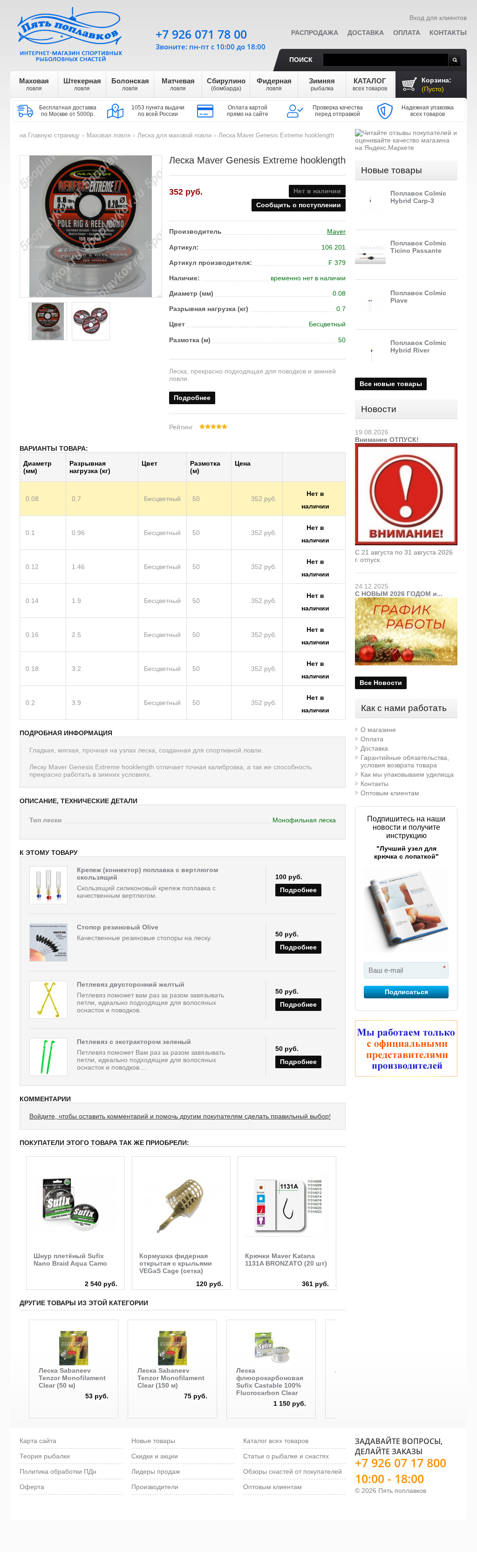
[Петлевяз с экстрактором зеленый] (48, 1057)
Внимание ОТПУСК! (387, 439)
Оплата (406, 32)
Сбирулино (226, 84)
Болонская (130, 84)
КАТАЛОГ (370, 84)
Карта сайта (38, 1440)
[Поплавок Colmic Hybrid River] (370, 354)
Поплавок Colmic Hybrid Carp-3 (418, 197)
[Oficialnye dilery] (406, 1048)
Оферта (32, 1487)
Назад (21, 1198)
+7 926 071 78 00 (201, 34)
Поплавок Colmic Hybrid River (418, 346)
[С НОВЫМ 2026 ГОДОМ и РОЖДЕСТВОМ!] (406, 601)
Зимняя (322, 84)
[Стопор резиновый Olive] (48, 942)
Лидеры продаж (155, 1471)
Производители (154, 1487)
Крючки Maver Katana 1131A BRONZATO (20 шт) (286, 1259)
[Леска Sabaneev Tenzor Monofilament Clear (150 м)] (172, 1348)
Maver (336, 231)
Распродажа (314, 32)
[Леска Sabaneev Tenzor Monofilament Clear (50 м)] (74, 1348)
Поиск (301, 59)
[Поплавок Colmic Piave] (370, 304)
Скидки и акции (154, 1456)
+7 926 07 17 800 (400, 1463)
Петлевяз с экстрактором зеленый (134, 1041)
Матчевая (178, 84)
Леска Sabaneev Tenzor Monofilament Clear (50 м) (72, 1378)
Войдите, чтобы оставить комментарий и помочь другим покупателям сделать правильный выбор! (180, 1116)
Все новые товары (391, 383)
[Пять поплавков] (70, 32)
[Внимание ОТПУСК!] (406, 447)
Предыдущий (23, 1353)
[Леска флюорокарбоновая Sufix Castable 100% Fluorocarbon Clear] (271, 1348)
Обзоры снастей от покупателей (292, 1471)
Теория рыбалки (45, 1456)
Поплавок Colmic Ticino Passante (418, 246)
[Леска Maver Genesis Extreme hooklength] (48, 321)
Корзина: (436, 84)
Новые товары (391, 170)
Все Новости (381, 682)
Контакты (448, 32)
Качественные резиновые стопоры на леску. (144, 938)
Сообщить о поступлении (298, 205)
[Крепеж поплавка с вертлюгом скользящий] (48, 885)
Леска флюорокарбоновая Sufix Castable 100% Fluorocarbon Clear (269, 1381)
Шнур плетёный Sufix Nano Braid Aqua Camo (70, 1259)
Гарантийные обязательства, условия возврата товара (405, 761)
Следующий (342, 1353)
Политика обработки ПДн (58, 1471)
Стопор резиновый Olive (117, 927)
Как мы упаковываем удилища (407, 774)
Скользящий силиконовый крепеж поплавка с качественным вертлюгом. (146, 891)
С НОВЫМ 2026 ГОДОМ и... (399, 593)
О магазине (378, 729)
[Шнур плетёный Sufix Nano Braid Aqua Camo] (75, 1205)
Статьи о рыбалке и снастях (286, 1456)
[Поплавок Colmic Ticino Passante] (370, 254)
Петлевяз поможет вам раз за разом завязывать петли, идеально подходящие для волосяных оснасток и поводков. (150, 1002)
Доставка (366, 32)
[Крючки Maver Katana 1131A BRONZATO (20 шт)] (287, 1205)
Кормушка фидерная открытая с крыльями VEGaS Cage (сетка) (175, 1263)
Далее (344, 1198)
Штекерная (82, 84)
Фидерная (274, 84)
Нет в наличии (315, 495)
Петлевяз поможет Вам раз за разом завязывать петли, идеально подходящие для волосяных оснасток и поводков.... (151, 1060)
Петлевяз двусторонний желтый (130, 984)
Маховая (34, 84)
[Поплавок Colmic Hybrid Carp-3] (370, 205)
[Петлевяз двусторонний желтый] (48, 1000)
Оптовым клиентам (390, 793)
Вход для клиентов (438, 17)
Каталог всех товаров (275, 1440)
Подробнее (192, 397)
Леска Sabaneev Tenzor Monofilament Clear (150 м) (170, 1378)
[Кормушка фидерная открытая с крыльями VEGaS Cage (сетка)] (181, 1205)
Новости (378, 409)
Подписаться (406, 992)
